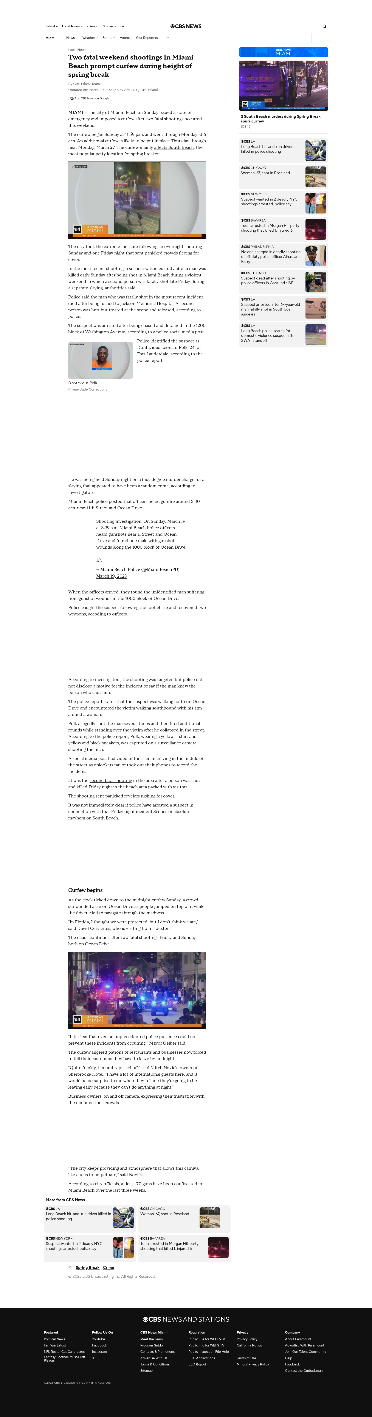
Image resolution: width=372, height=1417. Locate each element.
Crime (108, 1267)
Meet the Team (151, 1339)
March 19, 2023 (111, 576)
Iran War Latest (55, 1345)
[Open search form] (324, 26)
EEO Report (197, 1364)
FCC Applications (202, 1358)
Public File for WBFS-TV (207, 1345)
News (71, 38)
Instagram (99, 1351)
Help (288, 1358)
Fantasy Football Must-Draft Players (64, 1358)
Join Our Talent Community (305, 1351)
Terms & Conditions (154, 1364)
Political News (54, 1339)
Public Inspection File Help (209, 1351)
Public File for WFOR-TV (207, 1339)
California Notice (249, 1345)
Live (92, 26)
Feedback (292, 1364)
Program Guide (151, 1345)
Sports (108, 38)
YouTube (98, 1339)
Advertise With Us (153, 1358)
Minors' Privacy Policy (253, 1364)
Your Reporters (147, 38)
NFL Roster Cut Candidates (64, 1351)
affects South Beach (174, 147)
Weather (89, 38)
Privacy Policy (247, 1339)
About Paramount (298, 1339)
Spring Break (87, 1267)
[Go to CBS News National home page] (186, 26)
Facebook (99, 1345)
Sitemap (146, 1370)
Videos (125, 38)
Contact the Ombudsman (304, 1370)
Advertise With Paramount (304, 1345)
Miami (50, 38)
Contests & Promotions (157, 1351)
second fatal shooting (111, 780)
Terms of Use (246, 1358)
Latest (51, 26)
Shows (109, 26)
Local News (71, 26)
